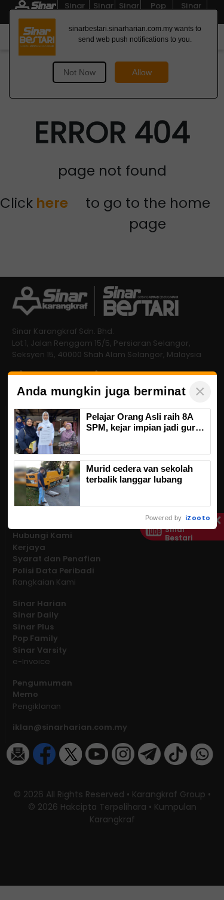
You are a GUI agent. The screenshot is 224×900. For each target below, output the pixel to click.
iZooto (197, 518)
